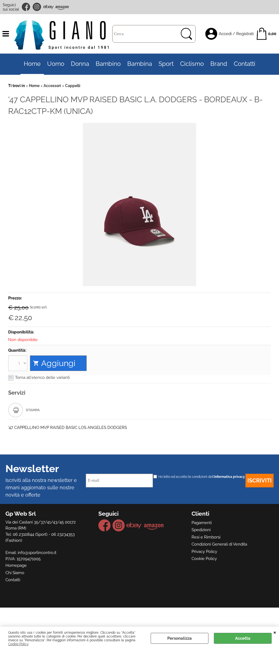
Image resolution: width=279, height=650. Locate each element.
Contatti (244, 63)
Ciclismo (192, 63)
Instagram (37, 7)
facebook (26, 7)
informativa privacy (229, 477)
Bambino (108, 63)
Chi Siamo (14, 572)
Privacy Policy (204, 551)
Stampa (33, 410)
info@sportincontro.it (37, 552)
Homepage (16, 565)
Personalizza (179, 638)
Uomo (55, 63)
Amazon (62, 7)
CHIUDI (274, 632)
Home (32, 63)
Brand (218, 63)
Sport (166, 63)
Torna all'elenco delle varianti (42, 377)
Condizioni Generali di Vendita (219, 544)
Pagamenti (202, 522)
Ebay (48, 7)
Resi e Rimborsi (206, 537)
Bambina (139, 63)
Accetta (242, 638)
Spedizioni (201, 529)
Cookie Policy (18, 644)
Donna (80, 63)
